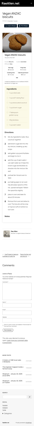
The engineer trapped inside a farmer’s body (12, 368)
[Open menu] (31, 3)
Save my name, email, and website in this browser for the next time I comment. (17, 325)
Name (4, 302)
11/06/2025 (29, 368)
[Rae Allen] (6, 237)
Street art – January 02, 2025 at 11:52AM (12, 381)
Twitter (4, 410)
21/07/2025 (29, 361)
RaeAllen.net (10, 3)
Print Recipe (24, 26)
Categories (8, 413)
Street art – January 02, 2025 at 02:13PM (12, 374)
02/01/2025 (29, 375)
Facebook (5, 405)
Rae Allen (10, 21)
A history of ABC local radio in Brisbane (11, 361)
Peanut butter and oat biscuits (25, 255)
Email (4, 309)
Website (4, 317)
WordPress (29, 422)
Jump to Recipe (11, 26)
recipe (15, 21)
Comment (5, 282)
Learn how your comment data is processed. (15, 341)
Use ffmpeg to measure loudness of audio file (10, 255)
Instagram (5, 407)
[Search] (30, 397)
